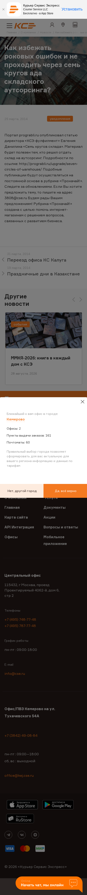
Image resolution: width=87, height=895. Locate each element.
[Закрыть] (3, 9)
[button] (49, 884)
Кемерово (16, 419)
